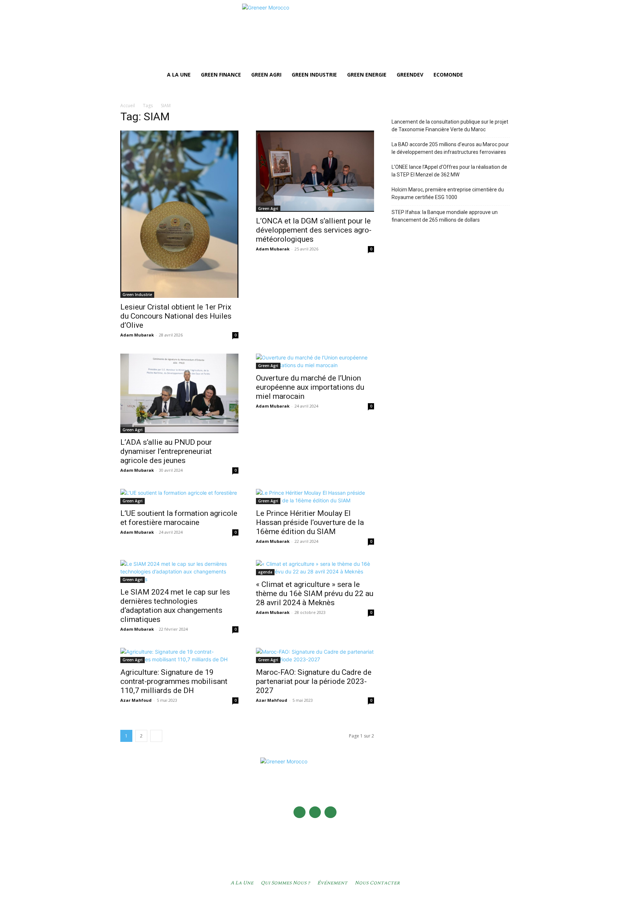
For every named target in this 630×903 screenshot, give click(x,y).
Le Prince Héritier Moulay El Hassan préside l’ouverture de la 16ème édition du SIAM (310, 522)
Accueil (127, 105)
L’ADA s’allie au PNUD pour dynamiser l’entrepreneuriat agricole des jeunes (166, 451)
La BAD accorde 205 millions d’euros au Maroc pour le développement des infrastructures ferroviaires (450, 148)
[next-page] (156, 736)
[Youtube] (330, 812)
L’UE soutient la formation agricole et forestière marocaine (178, 518)
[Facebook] (299, 812)
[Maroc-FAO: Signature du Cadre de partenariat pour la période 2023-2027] (315, 655)
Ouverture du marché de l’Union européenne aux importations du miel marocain (310, 387)
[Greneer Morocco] (315, 35)
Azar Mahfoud (136, 700)
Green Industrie (137, 294)
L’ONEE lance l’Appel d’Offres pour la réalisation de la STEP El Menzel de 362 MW (449, 171)
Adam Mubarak (137, 335)
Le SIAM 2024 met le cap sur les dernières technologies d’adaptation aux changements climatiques (175, 606)
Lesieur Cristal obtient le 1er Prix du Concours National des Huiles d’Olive (176, 316)
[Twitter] (315, 812)
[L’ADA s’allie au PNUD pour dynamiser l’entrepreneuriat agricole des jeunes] (179, 393)
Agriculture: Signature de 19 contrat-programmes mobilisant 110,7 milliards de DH (174, 681)
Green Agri (268, 208)
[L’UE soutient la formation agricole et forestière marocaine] (179, 496)
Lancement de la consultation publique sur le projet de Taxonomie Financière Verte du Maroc (450, 125)
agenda (265, 572)
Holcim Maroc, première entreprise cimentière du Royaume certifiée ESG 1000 (448, 193)
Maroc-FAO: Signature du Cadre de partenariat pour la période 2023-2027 (314, 681)
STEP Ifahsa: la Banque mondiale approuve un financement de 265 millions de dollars (445, 216)
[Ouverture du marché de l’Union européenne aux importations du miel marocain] (315, 361)
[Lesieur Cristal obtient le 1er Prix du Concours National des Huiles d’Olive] (179, 214)
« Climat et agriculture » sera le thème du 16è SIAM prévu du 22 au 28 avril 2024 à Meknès (314, 593)
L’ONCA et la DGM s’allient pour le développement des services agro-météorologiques (314, 230)
